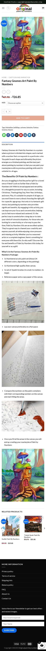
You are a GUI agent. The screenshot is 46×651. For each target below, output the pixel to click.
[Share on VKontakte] (25, 135)
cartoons (23, 127)
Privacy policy (7, 571)
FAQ (4, 589)
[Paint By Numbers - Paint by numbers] (24, 8)
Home (4, 77)
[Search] (8, 8)
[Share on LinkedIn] (29, 135)
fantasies (30, 127)
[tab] (23, 144)
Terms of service (8, 576)
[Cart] (43, 8)
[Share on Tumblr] (34, 135)
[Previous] (1, 533)
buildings (17, 127)
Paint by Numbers (28, 176)
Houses (10, 130)
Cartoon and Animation (19, 77)
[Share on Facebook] (8, 135)
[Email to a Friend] (17, 135)
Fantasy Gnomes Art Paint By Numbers (17, 150)
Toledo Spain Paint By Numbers (32, 536)
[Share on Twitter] (12, 135)
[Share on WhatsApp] (4, 135)
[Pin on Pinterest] (21, 135)
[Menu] (3, 8)
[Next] (44, 533)
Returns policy (7, 585)
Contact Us (6, 598)
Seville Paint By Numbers (10, 539)
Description (7, 144)
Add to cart (23, 118)
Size (3, 103)
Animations (9, 127)
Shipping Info (7, 580)
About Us (6, 594)
